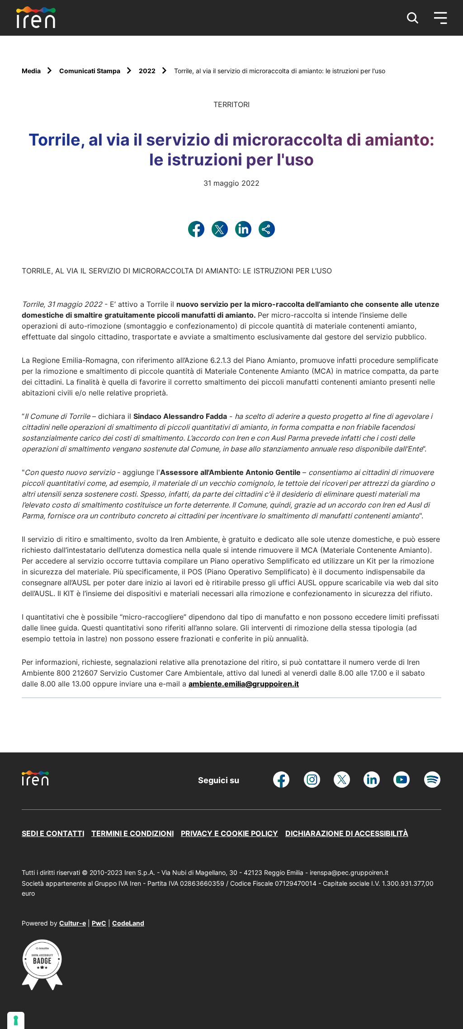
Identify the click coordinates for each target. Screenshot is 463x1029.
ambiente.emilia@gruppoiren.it (244, 683)
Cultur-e (72, 923)
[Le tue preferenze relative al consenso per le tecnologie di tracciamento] (15, 1020)
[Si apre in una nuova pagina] (42, 987)
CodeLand (128, 923)
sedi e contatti (53, 833)
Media (32, 71)
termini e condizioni (132, 833)
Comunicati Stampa (90, 71)
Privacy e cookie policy (229, 833)
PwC (99, 923)
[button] (413, 18)
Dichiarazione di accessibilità (346, 833)
